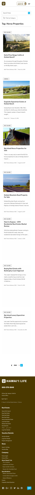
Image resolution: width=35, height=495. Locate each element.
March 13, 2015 (21, 285)
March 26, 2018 (21, 69)
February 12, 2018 (15, 118)
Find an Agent (5, 455)
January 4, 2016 (21, 238)
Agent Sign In (4, 398)
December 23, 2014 (22, 329)
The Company (6, 462)
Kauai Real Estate (6, 413)
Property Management (7, 440)
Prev (14, 365)
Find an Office (5, 395)
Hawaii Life (6, 118)
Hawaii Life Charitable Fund (10, 469)
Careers (3, 480)
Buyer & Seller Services (8, 466)
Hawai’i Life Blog (5, 447)
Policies (20, 402)
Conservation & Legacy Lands (10, 475)
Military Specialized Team (9, 473)
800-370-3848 (8, 387)
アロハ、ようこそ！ (6, 427)
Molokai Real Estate (6, 423)
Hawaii (6, 78)
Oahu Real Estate (6, 415)
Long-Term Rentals (6, 438)
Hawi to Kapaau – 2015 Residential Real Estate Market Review (15, 224)
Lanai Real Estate (6, 421)
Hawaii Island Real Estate (7, 419)
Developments (5, 425)
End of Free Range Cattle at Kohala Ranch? (14, 56)
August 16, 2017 (21, 211)
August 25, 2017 (21, 162)
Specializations (6, 471)
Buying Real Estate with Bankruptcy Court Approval (14, 270)
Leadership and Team (8, 464)
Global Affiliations (7, 478)
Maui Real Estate (5, 417)
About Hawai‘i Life (7, 460)
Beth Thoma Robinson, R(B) (10, 69)
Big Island (7, 32)
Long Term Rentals (6, 429)
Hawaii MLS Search (6, 411)
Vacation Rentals (5, 436)
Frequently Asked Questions (8, 482)
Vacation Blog (5, 449)
